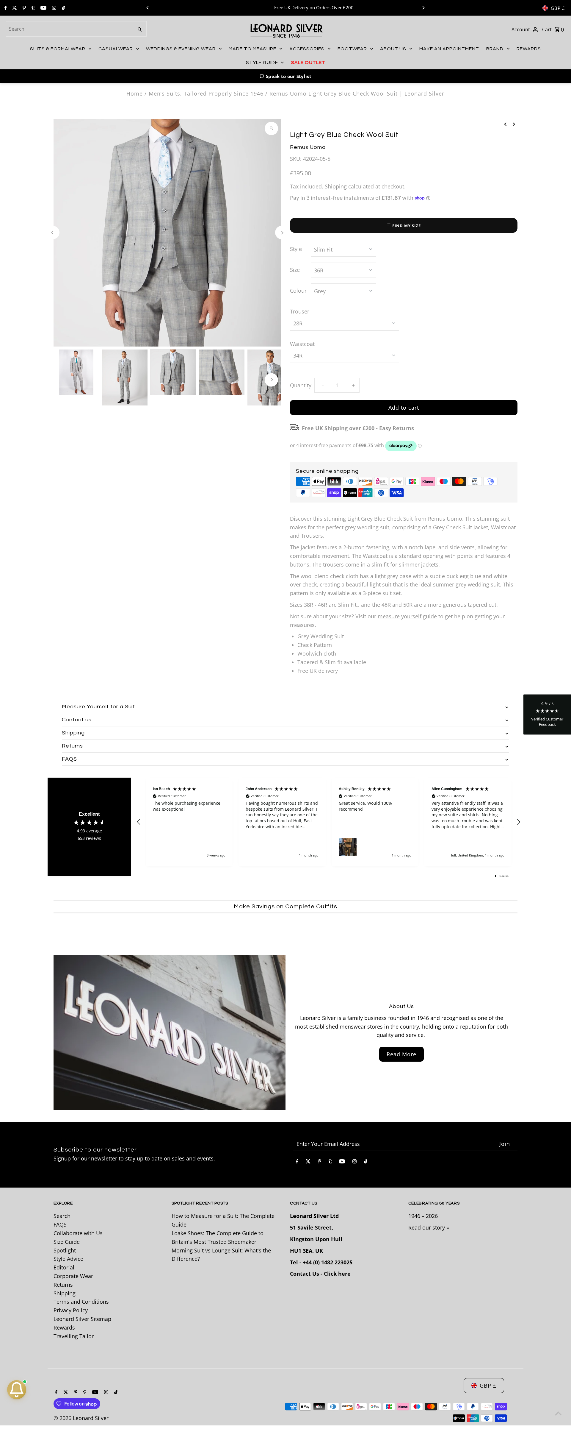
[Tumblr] (32, 8)
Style (296, 248)
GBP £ (558, 8)
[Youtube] (42, 8)
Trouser (299, 311)
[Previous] (147, 7)
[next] (513, 124)
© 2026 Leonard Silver (81, 1418)
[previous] (505, 124)
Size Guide (67, 1241)
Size (295, 269)
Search (62, 1215)
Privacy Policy (71, 1310)
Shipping (336, 186)
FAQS (60, 1224)
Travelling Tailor (74, 1336)
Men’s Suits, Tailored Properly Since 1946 (206, 93)
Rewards (64, 1327)
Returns (63, 1284)
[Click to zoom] (271, 128)
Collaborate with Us (78, 1233)
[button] (285, 76)
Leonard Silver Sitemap (82, 1318)
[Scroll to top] (558, 1413)
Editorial (64, 1267)
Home (134, 93)
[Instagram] (53, 8)
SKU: (296, 158)
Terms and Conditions (81, 1301)
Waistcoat (302, 343)
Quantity (300, 385)
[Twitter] (14, 8)
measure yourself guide (407, 616)
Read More (401, 1054)
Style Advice (68, 1258)
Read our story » (428, 1227)
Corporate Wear (73, 1276)
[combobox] (69, 28)
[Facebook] (5, 8)
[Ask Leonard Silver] (16, 1389)
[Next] (423, 7)
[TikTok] (62, 8)
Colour (298, 290)
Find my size (406, 225)
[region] (328, 822)
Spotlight (65, 1250)
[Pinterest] (23, 8)
